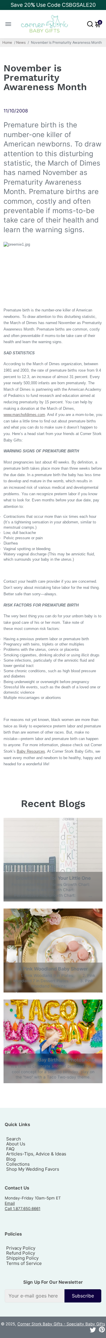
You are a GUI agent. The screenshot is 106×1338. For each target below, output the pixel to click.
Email (10, 1203)
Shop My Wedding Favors (32, 1169)
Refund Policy (20, 1253)
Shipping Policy (22, 1258)
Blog (11, 1159)
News (21, 43)
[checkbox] (53, 1295)
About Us (15, 1144)
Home (7, 43)
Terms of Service (24, 1263)
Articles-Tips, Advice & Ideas (36, 1154)
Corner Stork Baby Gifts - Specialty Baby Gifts (61, 1324)
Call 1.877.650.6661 (22, 1208)
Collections (18, 1164)
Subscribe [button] (83, 1296)
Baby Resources (31, 751)
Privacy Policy (20, 1248)
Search (13, 1139)
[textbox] (34, 1295)
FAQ (10, 1149)
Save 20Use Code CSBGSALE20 (53, 5)
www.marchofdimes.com (24, 414)
